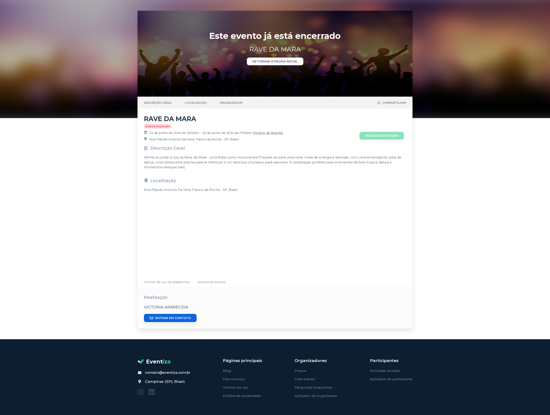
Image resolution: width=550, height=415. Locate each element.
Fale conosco (234, 379)
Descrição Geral (158, 102)
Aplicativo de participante (391, 379)
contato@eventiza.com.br (167, 373)
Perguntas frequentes (313, 387)
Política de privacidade (242, 396)
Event (158, 362)
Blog (227, 371)
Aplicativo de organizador (316, 396)
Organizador (231, 102)
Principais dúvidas (385, 371)
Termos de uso (235, 387)
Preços (300, 371)
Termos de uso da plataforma (166, 282)
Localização (196, 102)
